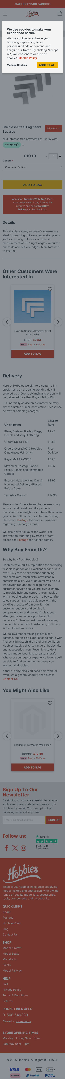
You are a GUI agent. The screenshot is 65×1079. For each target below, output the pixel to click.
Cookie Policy (28, 58)
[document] (32, 48)
